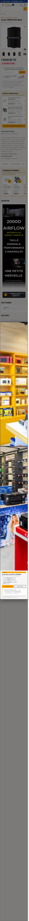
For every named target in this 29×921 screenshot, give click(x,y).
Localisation (8, 586)
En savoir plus (20, 586)
